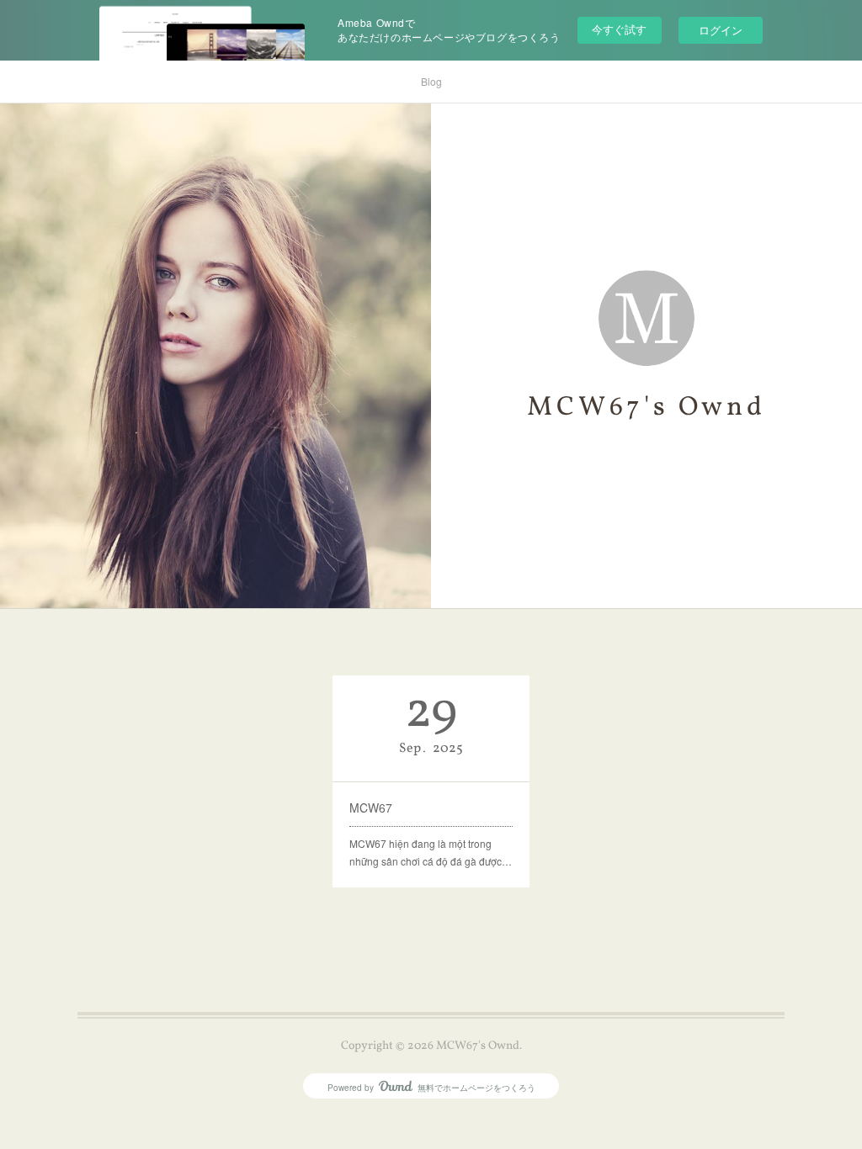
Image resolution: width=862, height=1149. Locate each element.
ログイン (720, 30)
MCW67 (370, 807)
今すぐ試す (619, 29)
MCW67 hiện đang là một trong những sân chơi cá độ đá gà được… (430, 852)
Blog (431, 81)
